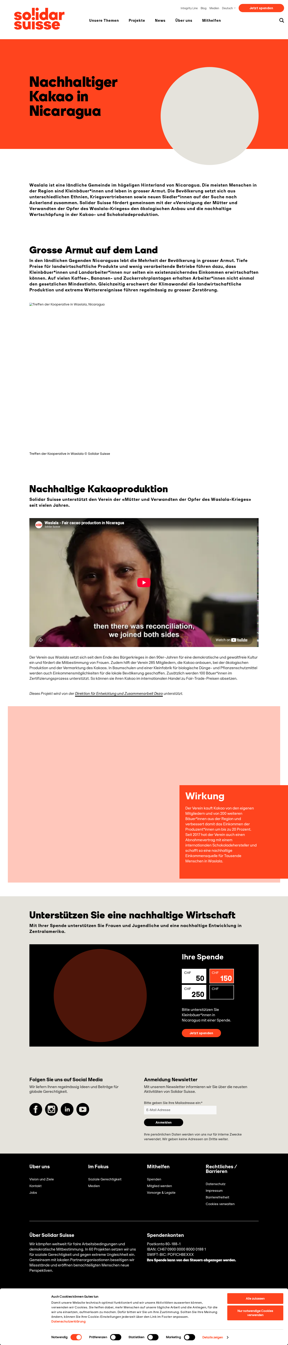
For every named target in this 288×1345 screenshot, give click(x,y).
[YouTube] (82, 1109)
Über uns (183, 20)
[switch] (115, 1337)
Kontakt (35, 1186)
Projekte (137, 20)
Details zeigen (212, 1337)
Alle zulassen (255, 1298)
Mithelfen (211, 20)
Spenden (154, 1179)
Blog (203, 8)
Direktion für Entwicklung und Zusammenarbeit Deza (119, 694)
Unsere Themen (104, 20)
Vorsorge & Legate (161, 1193)
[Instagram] (51, 1109)
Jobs (33, 1193)
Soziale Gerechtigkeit (104, 1179)
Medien (214, 8)
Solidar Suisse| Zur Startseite (39, 19)
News (160, 20)
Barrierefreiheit (217, 1197)
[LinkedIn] (67, 1109)
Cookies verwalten (220, 1204)
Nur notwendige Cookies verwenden (255, 1313)
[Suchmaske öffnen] (281, 20)
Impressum (214, 1191)
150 (222, 977)
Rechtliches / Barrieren (221, 1169)
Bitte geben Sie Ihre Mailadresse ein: (173, 1103)
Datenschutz (216, 1184)
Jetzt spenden (261, 8)
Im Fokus (98, 1166)
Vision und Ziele (41, 1179)
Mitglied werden (159, 1186)
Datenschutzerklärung (68, 1321)
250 (194, 993)
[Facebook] (35, 1109)
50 (194, 977)
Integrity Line (189, 8)
